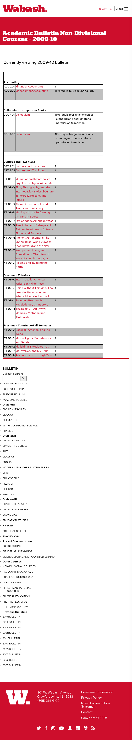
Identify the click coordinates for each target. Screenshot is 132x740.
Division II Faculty (15, 440)
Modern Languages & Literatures (26, 467)
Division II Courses (15, 445)
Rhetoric (9, 489)
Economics (10, 514)
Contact (87, 712)
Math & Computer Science (20, 425)
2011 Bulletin (11, 638)
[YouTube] (61, 728)
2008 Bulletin (12, 649)
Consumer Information (97, 692)
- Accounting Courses (18, 571)
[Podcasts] (85, 728)
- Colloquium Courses (18, 577)
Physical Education (16, 596)
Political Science (15, 531)
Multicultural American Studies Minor (29, 556)
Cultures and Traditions (30, 166)
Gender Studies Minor (17, 551)
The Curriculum (14, 394)
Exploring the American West (34, 220)
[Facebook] (46, 728)
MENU (119, 9)
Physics (8, 430)
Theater (8, 494)
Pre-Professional (15, 601)
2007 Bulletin (12, 654)
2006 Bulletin (12, 659)
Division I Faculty (14, 409)
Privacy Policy (91, 697)
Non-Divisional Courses (19, 566)
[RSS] (93, 728)
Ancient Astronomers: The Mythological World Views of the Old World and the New (33, 242)
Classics (9, 456)
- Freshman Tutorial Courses (17, 589)
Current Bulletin (15, 383)
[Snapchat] (70, 728)
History (8, 525)
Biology (8, 414)
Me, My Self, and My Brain (31, 351)
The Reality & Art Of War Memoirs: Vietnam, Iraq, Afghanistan (30, 313)
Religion (8, 483)
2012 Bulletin (11, 632)
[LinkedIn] (78, 728)
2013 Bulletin (12, 627)
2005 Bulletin (12, 665)
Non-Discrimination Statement (95, 704)
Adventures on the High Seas (34, 355)
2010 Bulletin (12, 643)
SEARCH (104, 9)
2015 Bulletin (11, 616)
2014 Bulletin (12, 622)
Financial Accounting (29, 86)
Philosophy (11, 478)
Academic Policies (15, 399)
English (8, 462)
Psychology (11, 536)
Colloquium (22, 114)
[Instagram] (53, 728)
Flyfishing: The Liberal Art (32, 346)
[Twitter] (39, 728)
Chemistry (10, 420)
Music (6, 472)
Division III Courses (15, 509)
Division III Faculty (15, 504)
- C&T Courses (12, 582)
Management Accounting (31, 90)
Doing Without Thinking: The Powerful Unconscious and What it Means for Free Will (34, 292)
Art (5, 451)
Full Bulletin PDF (15, 389)
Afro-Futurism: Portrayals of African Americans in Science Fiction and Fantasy (34, 229)
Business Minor (13, 546)
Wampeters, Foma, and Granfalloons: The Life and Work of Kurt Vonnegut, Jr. (32, 254)
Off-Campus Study (15, 607)
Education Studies (15, 520)
